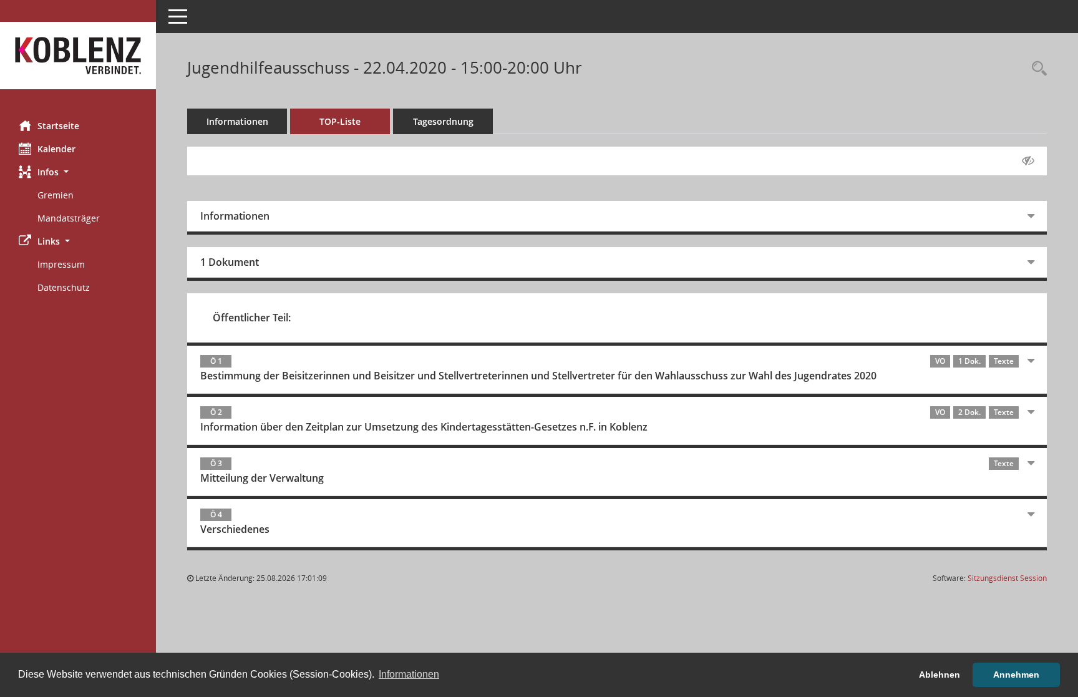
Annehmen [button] (1016, 675)
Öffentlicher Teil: (252, 317)
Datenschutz (63, 287)
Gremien (55, 195)
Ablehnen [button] (939, 675)
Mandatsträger (68, 218)
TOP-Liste (340, 121)
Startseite (58, 126)
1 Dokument (229, 262)
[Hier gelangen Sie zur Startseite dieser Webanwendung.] (78, 55)
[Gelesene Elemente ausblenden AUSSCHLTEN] (1028, 161)
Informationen (237, 121)
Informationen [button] (409, 674)
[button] (78, 171)
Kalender (56, 149)
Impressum (61, 264)
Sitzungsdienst (1007, 578)
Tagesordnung (443, 121)
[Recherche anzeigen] (1036, 69)
